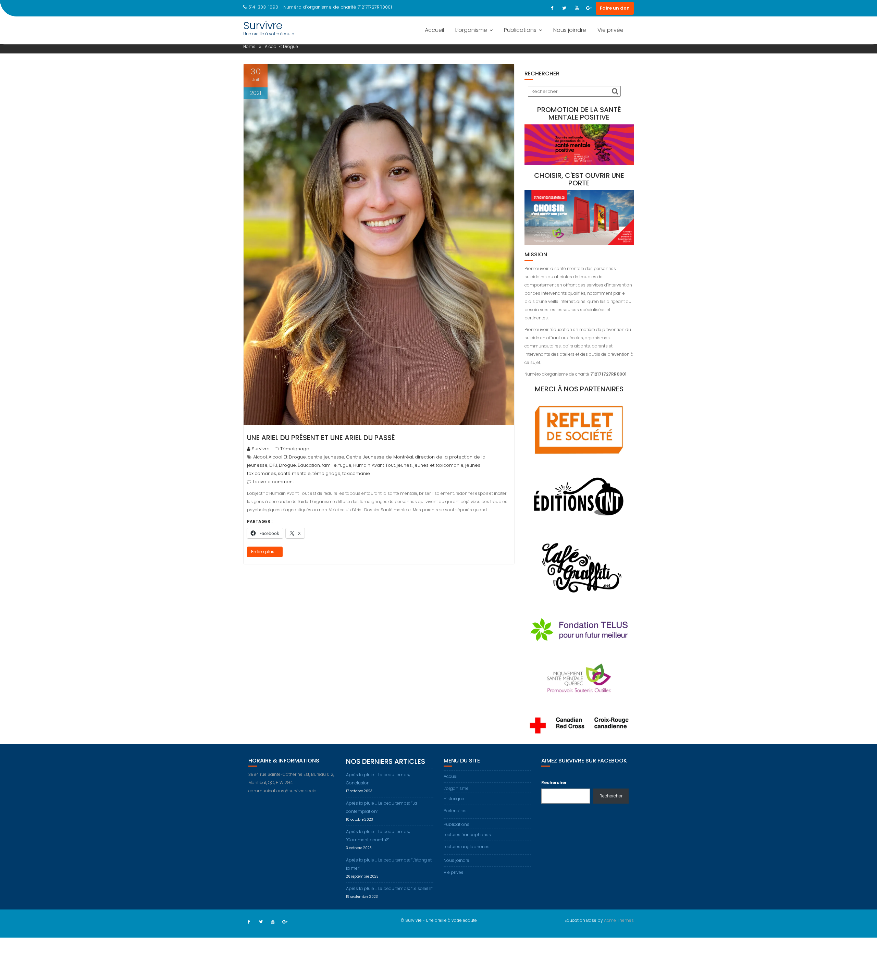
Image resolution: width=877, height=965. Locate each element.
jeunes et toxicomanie (438, 465)
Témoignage (294, 448)
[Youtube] (576, 8)
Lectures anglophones (467, 847)
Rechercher (554, 782)
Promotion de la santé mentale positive (579, 113)
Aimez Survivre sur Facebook (584, 761)
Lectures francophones (467, 835)
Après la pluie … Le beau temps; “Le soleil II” (389, 888)
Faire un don (615, 8)
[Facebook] (551, 8)
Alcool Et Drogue (287, 457)
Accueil (434, 30)
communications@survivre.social (283, 791)
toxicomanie (356, 473)
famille (329, 465)
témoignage (326, 473)
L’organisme (471, 30)
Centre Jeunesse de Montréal (379, 457)
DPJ (273, 465)
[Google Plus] (588, 8)
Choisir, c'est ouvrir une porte (579, 179)
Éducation (309, 465)
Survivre (262, 25)
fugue (344, 465)
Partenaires (455, 811)
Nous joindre (569, 30)
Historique (454, 799)
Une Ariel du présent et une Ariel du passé (321, 437)
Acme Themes (619, 920)
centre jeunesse (326, 457)
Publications (520, 30)
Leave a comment (273, 481)
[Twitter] (564, 8)
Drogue (287, 465)
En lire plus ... (265, 551)
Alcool (260, 457)
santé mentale (294, 473)
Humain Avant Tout (374, 465)
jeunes (404, 465)
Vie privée (610, 30)
